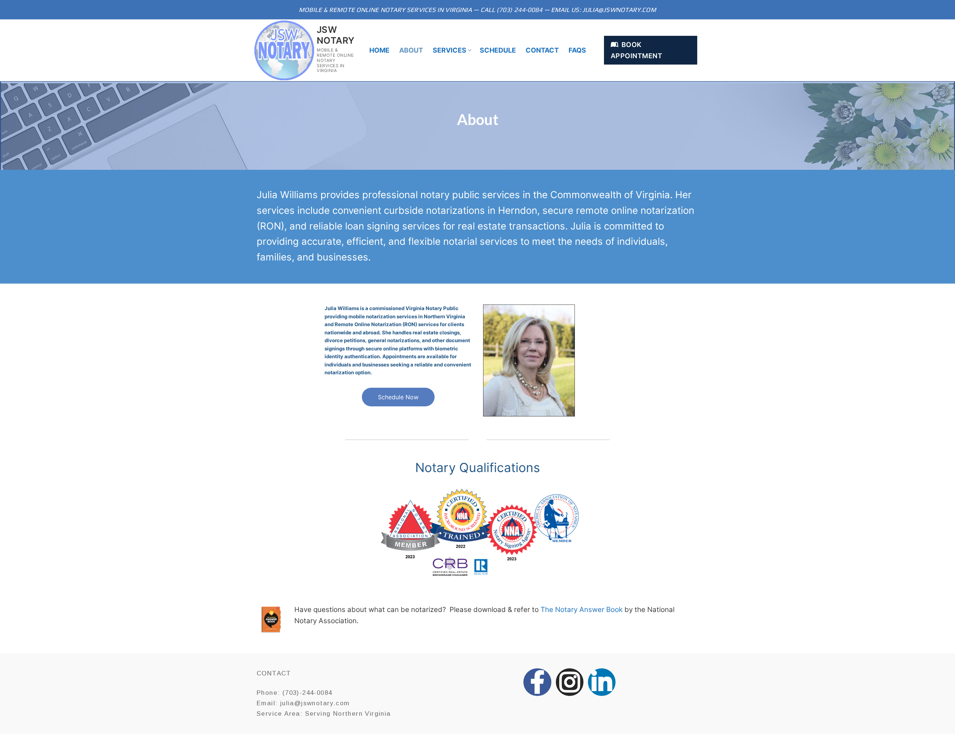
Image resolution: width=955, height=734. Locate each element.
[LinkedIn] (602, 682)
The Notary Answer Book (582, 609)
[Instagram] (569, 682)
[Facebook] (537, 682)
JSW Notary (335, 35)
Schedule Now (398, 397)
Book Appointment (637, 50)
